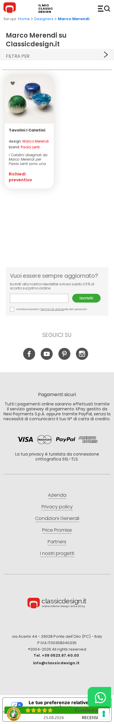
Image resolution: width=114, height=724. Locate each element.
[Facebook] (29, 358)
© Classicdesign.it (57, 604)
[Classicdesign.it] (11, 8)
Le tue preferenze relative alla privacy (63, 705)
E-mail (41, 298)
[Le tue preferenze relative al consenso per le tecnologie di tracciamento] (103, 713)
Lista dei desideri (14, 83)
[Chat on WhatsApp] (99, 697)
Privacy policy (57, 506)
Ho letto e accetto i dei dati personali (51, 309)
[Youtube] (46, 358)
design (29, 141)
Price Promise (57, 530)
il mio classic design (45, 8)
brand (24, 147)
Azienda (57, 495)
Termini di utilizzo (52, 309)
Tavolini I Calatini (27, 130)
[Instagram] (82, 358)
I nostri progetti (57, 553)
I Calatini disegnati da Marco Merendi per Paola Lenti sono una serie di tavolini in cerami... (28, 159)
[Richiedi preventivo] (29, 99)
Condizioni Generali (57, 518)
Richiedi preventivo (20, 177)
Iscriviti (86, 298)
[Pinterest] (64, 358)
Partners (57, 541)
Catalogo (104, 8)
